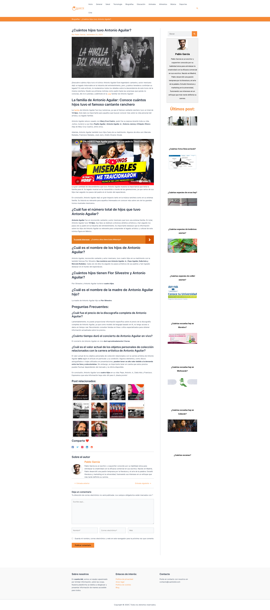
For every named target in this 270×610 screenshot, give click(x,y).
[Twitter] (77, 447)
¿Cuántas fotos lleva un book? (182, 149)
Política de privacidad (124, 579)
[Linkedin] (87, 447)
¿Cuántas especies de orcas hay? (182, 192)
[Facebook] (73, 447)
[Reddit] (92, 447)
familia (76, 110)
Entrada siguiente (143, 483)
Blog (117, 587)
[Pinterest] (82, 447)
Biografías (76, 19)
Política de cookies (123, 585)
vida (109, 94)
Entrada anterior (82, 483)
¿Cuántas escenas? (182, 455)
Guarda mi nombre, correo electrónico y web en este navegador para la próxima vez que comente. (114, 538)
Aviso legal (120, 582)
